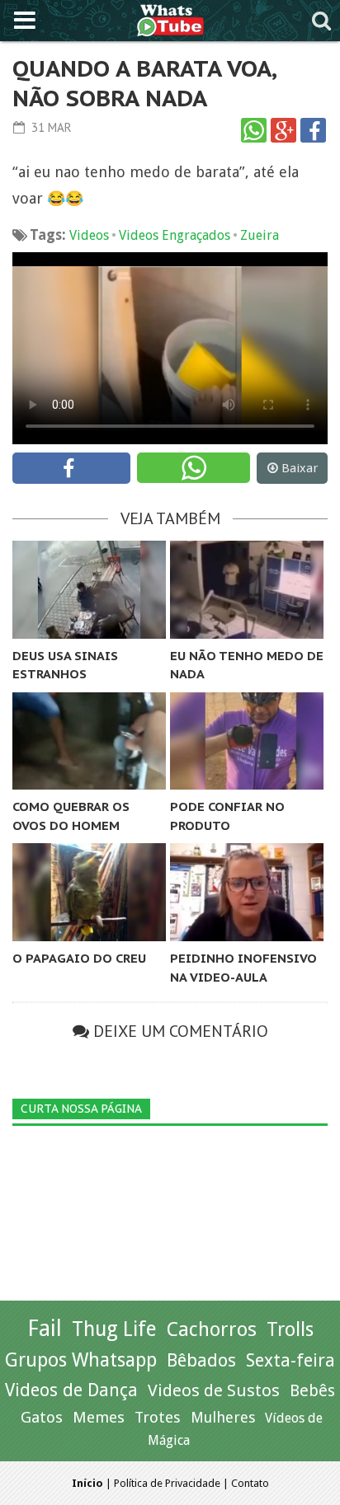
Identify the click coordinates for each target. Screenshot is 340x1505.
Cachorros (212, 1329)
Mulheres (223, 1417)
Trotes (158, 1417)
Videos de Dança (71, 1390)
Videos (89, 235)
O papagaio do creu (79, 958)
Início (87, 1483)
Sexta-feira (290, 1360)
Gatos (42, 1417)
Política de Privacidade (167, 1483)
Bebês (312, 1390)
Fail (44, 1328)
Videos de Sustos (214, 1390)
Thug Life (114, 1329)
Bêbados (201, 1360)
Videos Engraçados (174, 235)
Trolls (290, 1329)
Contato (250, 1483)
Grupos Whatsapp (81, 1360)
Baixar (299, 468)
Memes (99, 1417)
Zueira (259, 235)
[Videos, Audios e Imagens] (170, 18)
